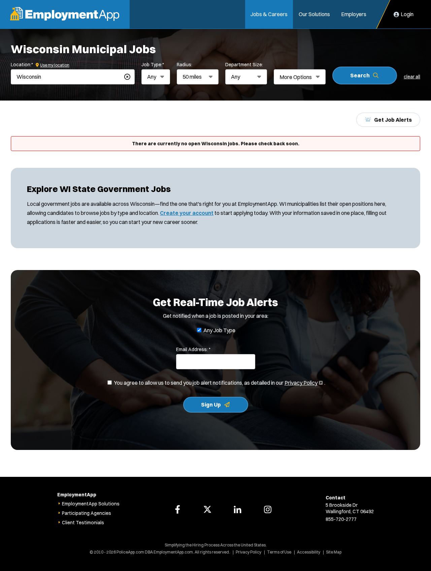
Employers (353, 14)
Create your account (186, 213)
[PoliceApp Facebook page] (177, 509)
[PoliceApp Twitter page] (207, 509)
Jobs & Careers (269, 14)
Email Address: (193, 349)
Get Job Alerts (393, 119)
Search (360, 75)
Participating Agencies (86, 513)
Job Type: (152, 65)
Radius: (184, 65)
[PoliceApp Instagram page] (267, 509)
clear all (412, 77)
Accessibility (308, 552)
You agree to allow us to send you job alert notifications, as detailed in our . (219, 383)
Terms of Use (279, 552)
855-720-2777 (341, 519)
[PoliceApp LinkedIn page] (237, 509)
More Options (295, 77)
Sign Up (211, 404)
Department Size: (244, 65)
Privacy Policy (303, 382)
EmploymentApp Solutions (91, 504)
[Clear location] (127, 76)
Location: (22, 65)
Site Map (333, 552)
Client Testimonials (83, 523)
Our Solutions (314, 14)
